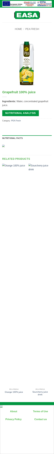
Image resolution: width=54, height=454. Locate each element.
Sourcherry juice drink (40, 393)
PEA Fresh (32, 29)
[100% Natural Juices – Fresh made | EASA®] (27, 15)
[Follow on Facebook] (27, 432)
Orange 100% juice (14, 392)
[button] (4, 15)
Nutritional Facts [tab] (12, 138)
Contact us (40, 419)
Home (18, 29)
